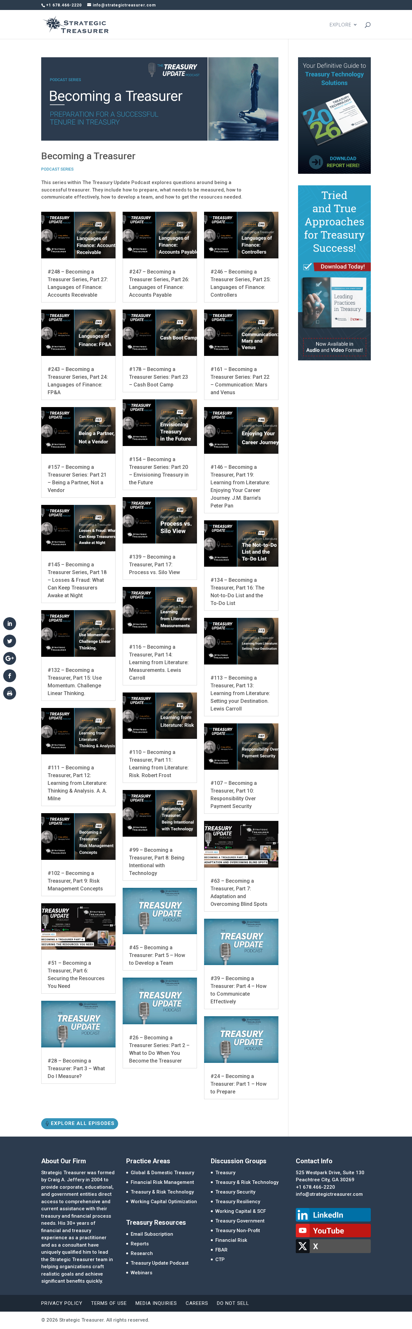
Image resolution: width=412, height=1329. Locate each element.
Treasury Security (235, 1192)
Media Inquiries (156, 1303)
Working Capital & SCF (240, 1211)
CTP (220, 1259)
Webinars (141, 1273)
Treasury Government (240, 1221)
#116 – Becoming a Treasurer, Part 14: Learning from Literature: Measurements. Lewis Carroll (159, 662)
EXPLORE (340, 25)
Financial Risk (231, 1240)
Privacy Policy (61, 1303)
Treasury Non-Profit (237, 1230)
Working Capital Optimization (164, 1201)
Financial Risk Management (162, 1182)
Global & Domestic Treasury (162, 1173)
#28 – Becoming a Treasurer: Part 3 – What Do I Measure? (76, 1068)
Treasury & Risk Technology (162, 1192)
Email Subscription (152, 1234)
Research (142, 1253)
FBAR (221, 1250)
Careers (197, 1303)
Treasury (225, 1173)
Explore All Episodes (83, 1123)
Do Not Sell (233, 1303)
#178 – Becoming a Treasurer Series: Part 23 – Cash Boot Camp (158, 377)
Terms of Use (109, 1303)
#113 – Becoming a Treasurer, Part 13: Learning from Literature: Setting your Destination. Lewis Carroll (240, 693)
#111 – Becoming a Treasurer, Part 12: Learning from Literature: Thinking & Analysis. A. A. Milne (77, 783)
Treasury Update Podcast (160, 1263)
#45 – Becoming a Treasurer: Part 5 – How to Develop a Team (157, 955)
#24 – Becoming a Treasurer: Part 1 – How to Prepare (239, 1084)
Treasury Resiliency (237, 1201)
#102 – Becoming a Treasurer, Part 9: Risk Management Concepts (75, 881)
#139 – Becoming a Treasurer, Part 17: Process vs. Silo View (154, 564)
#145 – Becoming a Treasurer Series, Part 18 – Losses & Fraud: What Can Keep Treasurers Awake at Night (77, 580)
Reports (140, 1244)
